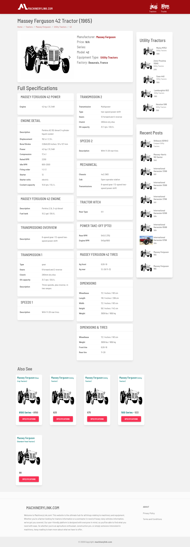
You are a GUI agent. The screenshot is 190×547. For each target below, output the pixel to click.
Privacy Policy (149, 513)
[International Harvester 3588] (147, 185)
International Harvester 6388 (160, 211)
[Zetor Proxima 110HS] (147, 65)
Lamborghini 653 (161, 90)
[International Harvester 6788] (147, 240)
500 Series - (128, 412)
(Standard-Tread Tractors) (26, 441)
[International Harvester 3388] (147, 171)
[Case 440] (149, 79)
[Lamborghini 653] (147, 93)
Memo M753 (161, 47)
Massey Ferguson (106, 37)
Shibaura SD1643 (161, 140)
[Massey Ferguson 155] (147, 253)
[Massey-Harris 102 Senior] (147, 157)
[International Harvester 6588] (147, 227)
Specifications (28, 419)
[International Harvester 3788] (147, 199)
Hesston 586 (161, 104)
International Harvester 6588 (160, 225)
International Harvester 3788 (160, 197)
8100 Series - (26, 412)
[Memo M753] (149, 51)
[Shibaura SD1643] (147, 143)
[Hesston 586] (149, 107)
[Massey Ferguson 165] (147, 267)
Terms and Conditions (152, 519)
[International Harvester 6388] (147, 213)
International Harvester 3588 (160, 183)
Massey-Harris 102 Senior (160, 155)
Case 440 (160, 76)
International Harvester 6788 (160, 238)
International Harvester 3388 (160, 169)
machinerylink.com (103, 541)
